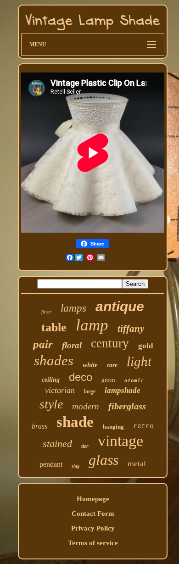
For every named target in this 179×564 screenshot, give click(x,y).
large (89, 391)
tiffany (130, 328)
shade (75, 421)
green (108, 379)
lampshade (122, 390)
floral (72, 345)
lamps (73, 308)
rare (112, 365)
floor (46, 311)
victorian (60, 390)
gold (145, 345)
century (110, 343)
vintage (120, 440)
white (90, 365)
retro (143, 426)
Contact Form (93, 513)
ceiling (51, 379)
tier (85, 446)
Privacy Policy (93, 528)
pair (43, 344)
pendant (50, 464)
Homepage (93, 499)
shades (53, 360)
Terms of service (93, 543)
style (51, 404)
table (54, 327)
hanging (113, 426)
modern (85, 406)
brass (39, 426)
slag (75, 466)
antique (119, 306)
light (139, 361)
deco (80, 377)
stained (57, 443)
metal (137, 463)
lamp (92, 325)
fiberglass (127, 406)
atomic (134, 381)
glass (103, 460)
